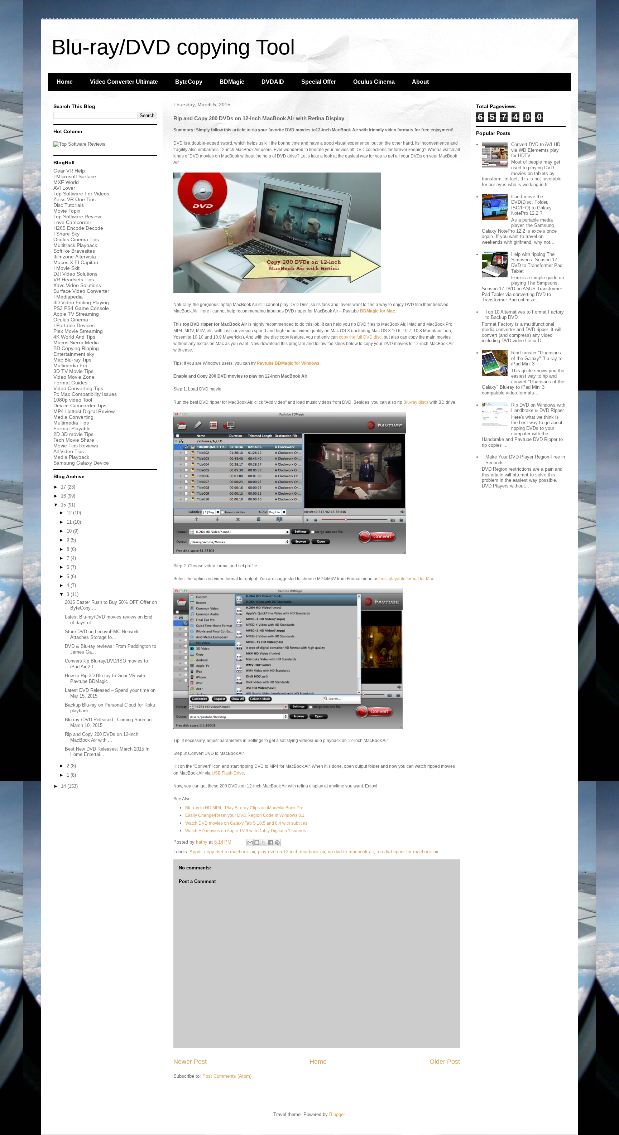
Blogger (337, 1114)
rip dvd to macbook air (351, 851)
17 (64, 487)
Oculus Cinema (374, 82)
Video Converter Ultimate (124, 82)
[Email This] (250, 842)
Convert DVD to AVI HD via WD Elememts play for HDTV (535, 150)
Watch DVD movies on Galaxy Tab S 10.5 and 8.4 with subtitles (246, 823)
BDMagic (232, 82)
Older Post (445, 1061)
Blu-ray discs (415, 402)
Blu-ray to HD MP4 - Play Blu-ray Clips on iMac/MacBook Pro (244, 807)
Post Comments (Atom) (226, 1076)
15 (64, 505)
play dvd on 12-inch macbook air (291, 851)
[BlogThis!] (256, 842)
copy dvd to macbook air (229, 851)
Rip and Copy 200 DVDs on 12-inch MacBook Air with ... (101, 737)
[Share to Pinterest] (277, 842)
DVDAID (272, 82)
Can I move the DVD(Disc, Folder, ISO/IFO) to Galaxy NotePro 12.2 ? (531, 205)
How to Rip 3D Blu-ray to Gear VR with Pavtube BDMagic (105, 678)
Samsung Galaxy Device (81, 463)
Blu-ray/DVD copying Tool (173, 47)
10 (70, 531)
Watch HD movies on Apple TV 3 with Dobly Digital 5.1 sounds (245, 830)
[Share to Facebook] (270, 842)
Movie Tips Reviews (75, 445)
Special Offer (318, 82)
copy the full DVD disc (360, 337)
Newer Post (190, 1061)
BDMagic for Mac (377, 311)
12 (70, 512)
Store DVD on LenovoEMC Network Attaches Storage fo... (102, 634)
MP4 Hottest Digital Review (84, 411)
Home (65, 82)
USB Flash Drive (228, 773)
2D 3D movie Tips (73, 434)
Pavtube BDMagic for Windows (288, 363)
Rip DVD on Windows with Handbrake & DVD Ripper (538, 407)
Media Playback (72, 457)
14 (64, 786)
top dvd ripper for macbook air (407, 851)
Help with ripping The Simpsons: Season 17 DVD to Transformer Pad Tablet (536, 263)
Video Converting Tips (78, 388)
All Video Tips (68, 451)
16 (64, 496)
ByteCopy (188, 82)
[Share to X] (263, 842)
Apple (195, 851)
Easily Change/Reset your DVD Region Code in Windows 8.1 (244, 815)
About (420, 82)
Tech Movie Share (73, 440)
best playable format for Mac (406, 578)
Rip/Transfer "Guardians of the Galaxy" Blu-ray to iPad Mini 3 (536, 358)
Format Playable (72, 428)
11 (70, 522)
